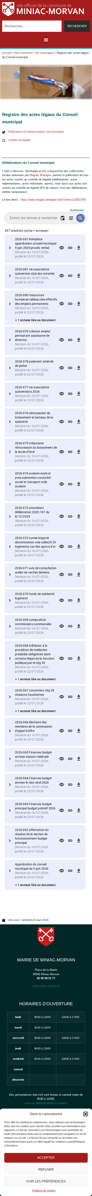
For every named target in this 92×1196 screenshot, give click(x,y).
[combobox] (32, 26)
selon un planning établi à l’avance (45, 1103)
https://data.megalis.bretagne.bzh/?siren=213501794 (53, 199)
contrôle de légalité (19, 140)
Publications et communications (26, 131)
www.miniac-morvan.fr (46, 986)
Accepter (46, 1157)
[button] (85, 1114)
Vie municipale (44, 52)
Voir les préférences (46, 1181)
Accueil (6, 52)
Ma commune (23, 52)
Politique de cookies (44, 1190)
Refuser (46, 1169)
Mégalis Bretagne (40, 175)
